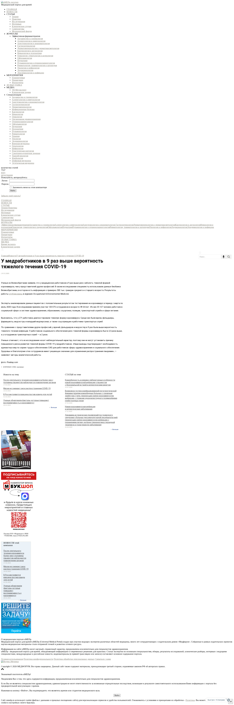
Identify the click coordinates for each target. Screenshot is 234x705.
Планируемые (18, 77)
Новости (12, 256)
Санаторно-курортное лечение (26, 153)
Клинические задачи (21, 92)
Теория (15, 16)
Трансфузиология (20, 156)
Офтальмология (24, 58)
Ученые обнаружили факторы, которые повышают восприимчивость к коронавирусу (13, 591)
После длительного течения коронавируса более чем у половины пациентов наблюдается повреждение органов (15, 556)
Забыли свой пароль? (11, 196)
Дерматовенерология (21, 107)
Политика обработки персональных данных (74, 659)
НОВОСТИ (11, 12)
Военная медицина (21, 143)
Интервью (16, 24)
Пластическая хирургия (23, 151)
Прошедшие (17, 80)
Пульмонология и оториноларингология (36, 63)
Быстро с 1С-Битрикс (216, 700)
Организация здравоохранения (26, 119)
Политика (190, 700)
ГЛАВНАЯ (11, 9)
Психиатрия (17, 129)
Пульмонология (19, 131)
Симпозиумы (18, 29)
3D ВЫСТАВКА (14, 85)
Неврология (17, 114)
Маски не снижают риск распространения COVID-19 (27, 388)
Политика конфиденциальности (38, 659)
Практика (16, 19)
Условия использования (12, 659)
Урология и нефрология (28, 68)
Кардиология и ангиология (30, 51)
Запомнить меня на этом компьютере (29, 187)
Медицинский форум (22, 31)
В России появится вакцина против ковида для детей (27, 394)
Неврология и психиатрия (29, 53)
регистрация (7, 175)
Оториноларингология (22, 121)
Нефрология (17, 148)
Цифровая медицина (21, 160)
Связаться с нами (103, 659)
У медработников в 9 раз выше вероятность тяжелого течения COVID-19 (50, 256)
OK (230, 702)
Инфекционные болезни (23, 109)
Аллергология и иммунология (31, 41)
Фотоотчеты (17, 82)
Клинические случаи (21, 26)
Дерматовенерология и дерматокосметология (38, 48)
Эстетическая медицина (23, 163)
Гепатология (17, 146)
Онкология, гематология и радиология (35, 56)
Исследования (18, 21)
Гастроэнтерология (26, 46)
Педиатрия (22, 60)
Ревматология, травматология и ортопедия (37, 65)
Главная (4, 256)
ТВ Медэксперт (19, 90)
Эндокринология (25, 70)
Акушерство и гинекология (30, 38)
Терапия (16, 136)
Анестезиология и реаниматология (33, 43)
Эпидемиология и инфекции (30, 73)
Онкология (17, 117)
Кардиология (18, 112)
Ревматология (18, 134)
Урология (16, 139)
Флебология (17, 158)
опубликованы (16, 294)
